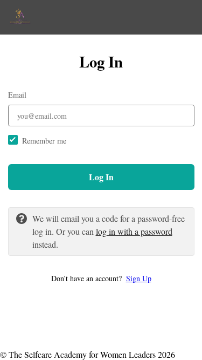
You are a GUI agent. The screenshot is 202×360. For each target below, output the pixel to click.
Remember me (44, 140)
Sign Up (138, 278)
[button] (101, 278)
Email (17, 95)
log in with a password (134, 231)
